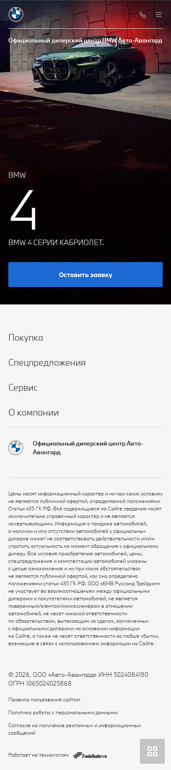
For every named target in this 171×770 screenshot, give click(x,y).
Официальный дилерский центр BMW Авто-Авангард (85, 40)
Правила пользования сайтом (44, 699)
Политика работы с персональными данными (62, 712)
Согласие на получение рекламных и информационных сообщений (74, 729)
